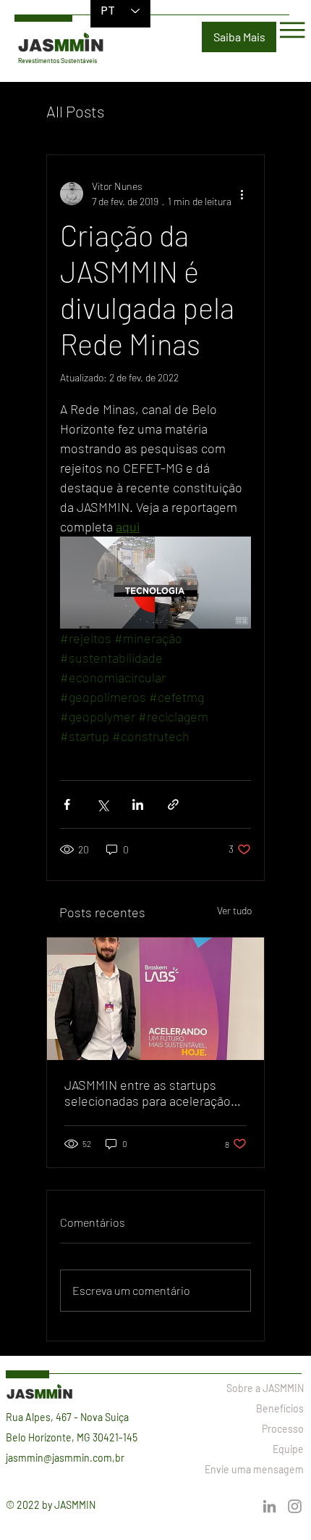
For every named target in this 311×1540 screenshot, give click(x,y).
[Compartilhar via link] (173, 804)
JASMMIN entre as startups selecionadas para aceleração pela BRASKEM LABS (147, 1093)
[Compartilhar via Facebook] (67, 804)
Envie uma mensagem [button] (254, 1469)
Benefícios (280, 1408)
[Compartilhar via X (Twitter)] (102, 804)
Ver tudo (234, 910)
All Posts (75, 111)
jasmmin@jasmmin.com (59, 1458)
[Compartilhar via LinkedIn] (138, 804)
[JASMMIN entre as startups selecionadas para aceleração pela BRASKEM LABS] (155, 998)
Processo (283, 1429)
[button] (239, 37)
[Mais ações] (242, 193)
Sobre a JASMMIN (265, 1388)
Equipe (288, 1449)
